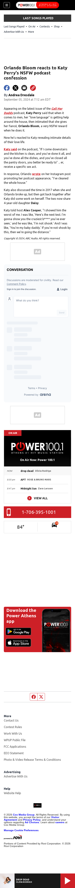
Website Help (12, 793)
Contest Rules (13, 727)
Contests (45, 26)
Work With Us (13, 733)
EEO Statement (14, 753)
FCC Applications (15, 746)
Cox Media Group (24, 814)
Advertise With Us (14, 31)
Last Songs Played (14, 26)
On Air (31, 26)
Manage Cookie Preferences (21, 830)
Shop (57, 26)
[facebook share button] (7, 88)
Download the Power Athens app (21, 616)
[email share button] (24, 88)
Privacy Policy (32, 819)
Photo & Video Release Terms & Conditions (32, 759)
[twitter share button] (15, 88)
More (31, 31)
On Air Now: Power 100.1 (37, 460)
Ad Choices (32, 822)
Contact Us (11, 720)
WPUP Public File (14, 740)
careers (59, 822)
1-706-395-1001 (39, 512)
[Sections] (7, 5)
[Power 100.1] (37, 5)
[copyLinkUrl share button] (33, 88)
